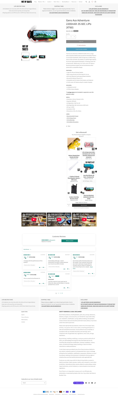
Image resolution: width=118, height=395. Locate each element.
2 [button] (58, 293)
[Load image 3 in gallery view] (42, 57)
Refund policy (24, 319)
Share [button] (69, 126)
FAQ (53, 8)
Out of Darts (38, 394)
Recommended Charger (72, 116)
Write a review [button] (69, 241)
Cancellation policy (81, 394)
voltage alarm (71, 92)
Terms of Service (25, 317)
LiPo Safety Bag (70, 120)
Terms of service (64, 394)
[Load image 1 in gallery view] (25, 57)
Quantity (68, 34)
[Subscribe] (44, 382)
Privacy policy (57, 394)
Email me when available (81, 49)
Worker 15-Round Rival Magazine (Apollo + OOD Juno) (74, 178)
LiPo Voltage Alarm (71, 118)
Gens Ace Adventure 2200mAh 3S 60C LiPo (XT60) (88, 197)
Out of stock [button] (84, 205)
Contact (23, 322)
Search (22, 314)
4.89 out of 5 (52, 240)
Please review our (47, 8)
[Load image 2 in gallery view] (34, 57)
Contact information (72, 394)
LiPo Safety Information (72, 122)
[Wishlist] (92, 1)
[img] (27, 255)
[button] (41, 1)
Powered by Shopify (44, 394)
